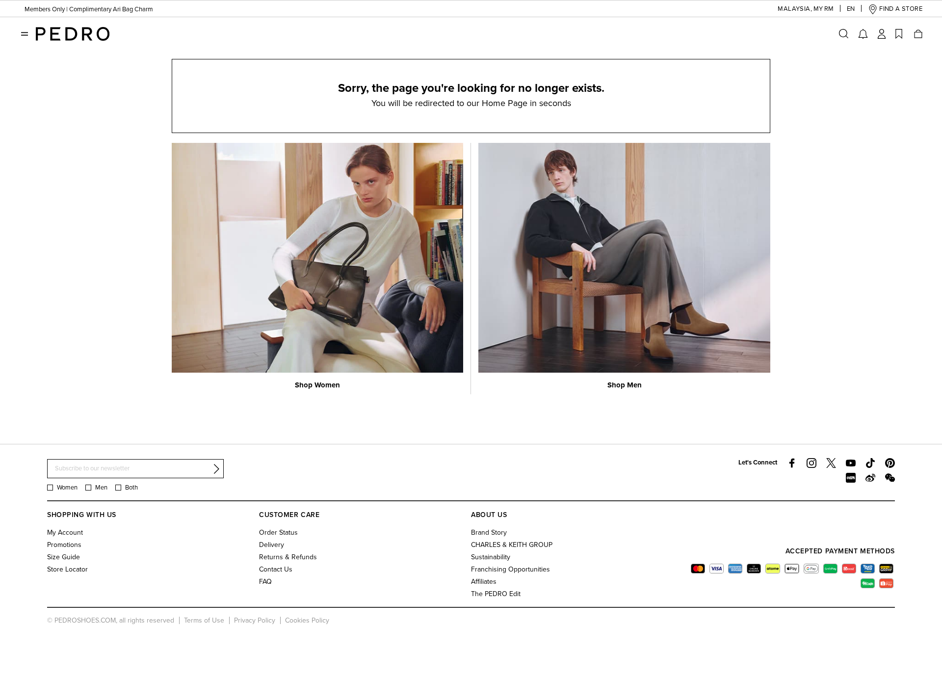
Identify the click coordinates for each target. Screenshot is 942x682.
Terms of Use (204, 620)
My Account (65, 532)
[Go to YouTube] (851, 463)
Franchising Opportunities (510, 569)
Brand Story (489, 532)
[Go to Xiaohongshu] (851, 478)
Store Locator (67, 569)
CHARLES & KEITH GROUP (511, 545)
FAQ (265, 581)
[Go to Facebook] (792, 463)
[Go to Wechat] (890, 478)
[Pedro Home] (72, 33)
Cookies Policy (307, 620)
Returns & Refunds (288, 557)
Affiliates (484, 581)
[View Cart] (917, 34)
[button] (794, 9)
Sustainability (490, 557)
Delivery (271, 545)
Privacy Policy (254, 620)
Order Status (278, 532)
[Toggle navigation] (24, 34)
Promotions (64, 545)
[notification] (863, 33)
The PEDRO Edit (496, 594)
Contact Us (275, 569)
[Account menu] (882, 34)
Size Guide (63, 557)
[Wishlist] (899, 34)
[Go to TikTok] (870, 463)
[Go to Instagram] (811, 463)
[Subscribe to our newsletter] (216, 469)
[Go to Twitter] (831, 463)
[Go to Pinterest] (890, 463)
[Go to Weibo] (870, 478)
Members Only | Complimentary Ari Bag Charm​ (89, 9)
